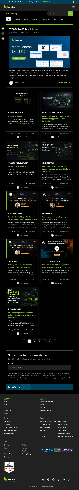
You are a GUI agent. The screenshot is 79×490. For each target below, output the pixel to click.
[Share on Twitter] (2, 33)
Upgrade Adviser (45, 424)
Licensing (7, 424)
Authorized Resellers (10, 430)
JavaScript (46, 19)
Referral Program (9, 433)
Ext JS (26, 19)
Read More (63, 83)
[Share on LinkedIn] (2, 38)
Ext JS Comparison (64, 424)
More (62, 19)
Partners (42, 407)
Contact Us (25, 448)
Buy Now (7, 421)
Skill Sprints (62, 430)
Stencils (6, 413)
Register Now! (47, 2)
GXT (55, 19)
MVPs (24, 445)
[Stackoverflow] (59, 480)
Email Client (62, 427)
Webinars (35, 19)
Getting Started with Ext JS (66, 436)
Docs (41, 433)
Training (42, 404)
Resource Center (45, 427)
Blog (5, 448)
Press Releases (8, 454)
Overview (7, 445)
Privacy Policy (26, 454)
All (8, 19)
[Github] (69, 480)
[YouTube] (74, 480)
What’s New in (23, 29)
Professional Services (46, 401)
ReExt (6, 404)
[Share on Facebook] (2, 28)
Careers (6, 457)
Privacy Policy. (15, 380)
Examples (43, 436)
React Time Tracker (64, 433)
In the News (7, 451)
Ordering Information (10, 427)
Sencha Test (8, 410)
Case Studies (62, 421)
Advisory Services (45, 410)
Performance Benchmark (48, 421)
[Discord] (64, 480)
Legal (24, 451)
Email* (10, 364)
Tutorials (17, 19)
